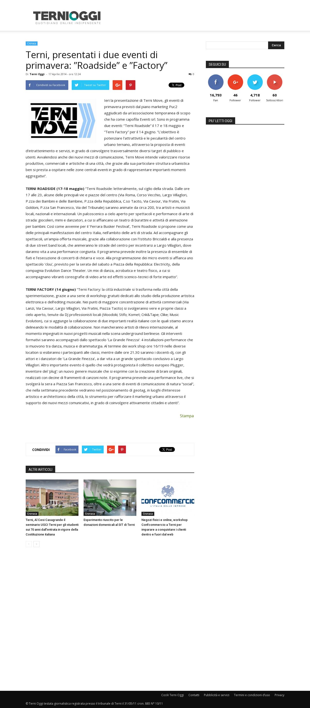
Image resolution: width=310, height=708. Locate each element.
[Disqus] (110, 619)
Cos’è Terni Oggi (172, 695)
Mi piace (216, 76)
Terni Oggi (37, 74)
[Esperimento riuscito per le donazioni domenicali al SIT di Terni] (110, 498)
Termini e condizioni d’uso (252, 695)
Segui (235, 76)
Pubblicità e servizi (216, 695)
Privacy (279, 695)
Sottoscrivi (274, 76)
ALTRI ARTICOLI (40, 470)
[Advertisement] (196, 18)
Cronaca (31, 43)
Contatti (193, 695)
